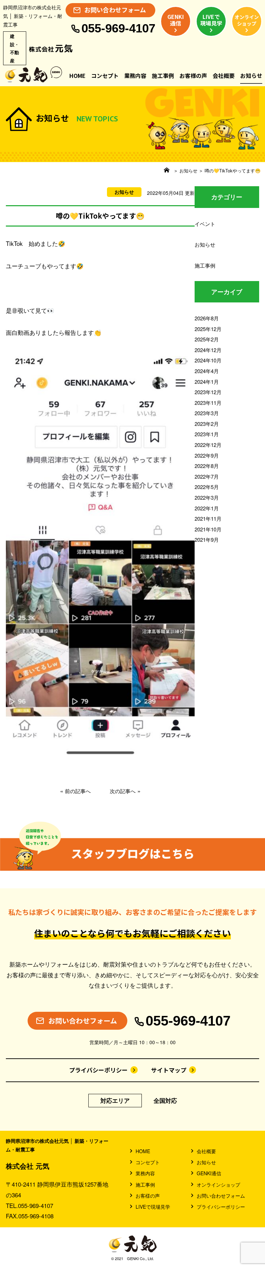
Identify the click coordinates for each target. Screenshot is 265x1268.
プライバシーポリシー (98, 1070)
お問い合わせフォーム (221, 1195)
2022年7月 (207, 476)
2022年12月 (208, 444)
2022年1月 (207, 508)
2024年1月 (207, 381)
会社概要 (224, 75)
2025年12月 (208, 328)
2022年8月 (207, 465)
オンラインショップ (218, 1184)
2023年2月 (207, 423)
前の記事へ (78, 791)
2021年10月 (208, 529)
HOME (77, 75)
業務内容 (135, 75)
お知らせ (251, 75)
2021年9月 (207, 539)
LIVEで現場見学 (153, 1206)
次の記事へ (123, 791)
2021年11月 (208, 518)
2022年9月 (207, 455)
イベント (205, 223)
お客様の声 (193, 75)
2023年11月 (208, 402)
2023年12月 (208, 392)
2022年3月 (207, 497)
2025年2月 (207, 339)
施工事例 (163, 75)
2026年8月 (207, 318)
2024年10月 (208, 360)
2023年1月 (207, 434)
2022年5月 (207, 486)
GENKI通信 (209, 1173)
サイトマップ (168, 1070)
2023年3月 (207, 413)
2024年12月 (208, 349)
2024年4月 (207, 371)
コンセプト (105, 75)
